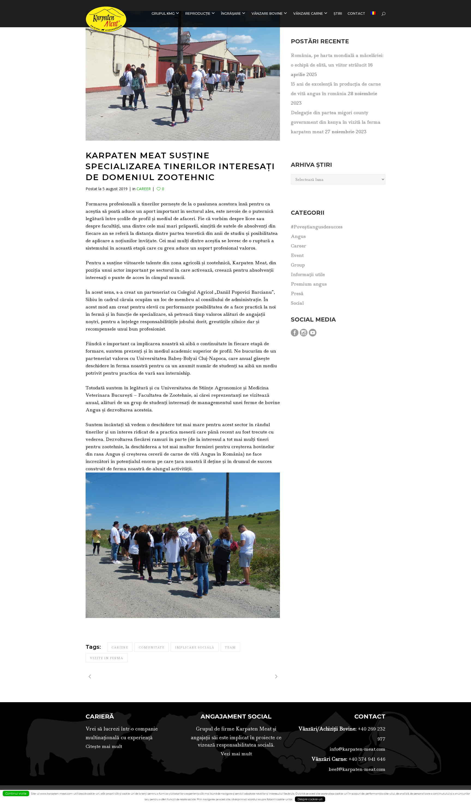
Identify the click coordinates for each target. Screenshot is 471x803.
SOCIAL (297, 303)
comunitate (151, 647)
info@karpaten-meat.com (357, 749)
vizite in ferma (106, 658)
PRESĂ (297, 293)
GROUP (298, 265)
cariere (119, 647)
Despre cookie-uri (310, 799)
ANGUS (298, 236)
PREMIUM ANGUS (309, 284)
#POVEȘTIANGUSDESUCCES (317, 227)
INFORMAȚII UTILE (308, 274)
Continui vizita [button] (15, 793)
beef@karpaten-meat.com (357, 769)
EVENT (297, 255)
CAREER (144, 188)
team (230, 647)
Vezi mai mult (236, 754)
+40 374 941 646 (366, 759)
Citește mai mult (104, 746)
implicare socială (194, 647)
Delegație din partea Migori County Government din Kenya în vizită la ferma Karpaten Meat (336, 122)
